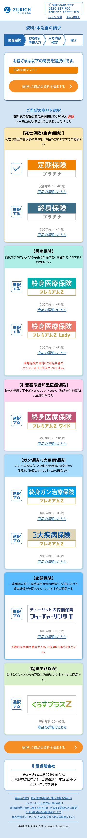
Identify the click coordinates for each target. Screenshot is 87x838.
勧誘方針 (57, 803)
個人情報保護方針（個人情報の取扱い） (51, 798)
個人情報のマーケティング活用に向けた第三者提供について (43, 817)
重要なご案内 (22, 798)
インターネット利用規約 (37, 803)
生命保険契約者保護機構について (43, 812)
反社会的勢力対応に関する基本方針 (29, 807)
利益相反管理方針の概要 (63, 807)
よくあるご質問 (55, 17)
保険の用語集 (73, 17)
